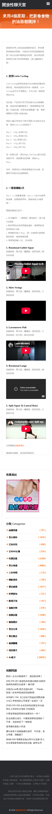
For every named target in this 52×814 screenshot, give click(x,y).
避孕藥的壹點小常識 (15, 726)
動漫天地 (27, 601)
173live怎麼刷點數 (23, 784)
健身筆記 (20, 446)
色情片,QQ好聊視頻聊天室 (37, 799)
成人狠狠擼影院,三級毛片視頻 (31, 780)
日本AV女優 (27, 551)
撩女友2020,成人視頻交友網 (20, 791)
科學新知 (27, 594)
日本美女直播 (38, 795)
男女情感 (27, 565)
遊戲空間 (27, 608)
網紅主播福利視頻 (40, 791)
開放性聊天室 (21, 810)
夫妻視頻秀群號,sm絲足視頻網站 (17, 795)
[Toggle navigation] (48, 3)
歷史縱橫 (27, 586)
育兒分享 (27, 629)
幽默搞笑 (27, 579)
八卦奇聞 (27, 572)
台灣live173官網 (39, 784)
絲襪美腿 (27, 530)
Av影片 (27, 657)
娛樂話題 (27, 615)
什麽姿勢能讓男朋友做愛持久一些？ (23, 713)
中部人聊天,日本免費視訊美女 (22, 776)
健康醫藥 (27, 643)
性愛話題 (27, 558)
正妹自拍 (27, 544)
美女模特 (27, 537)
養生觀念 (27, 636)
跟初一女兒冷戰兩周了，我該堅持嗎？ (24, 676)
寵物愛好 (27, 622)
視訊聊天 (27, 650)
